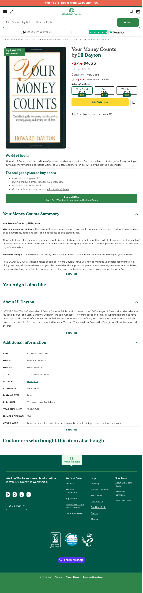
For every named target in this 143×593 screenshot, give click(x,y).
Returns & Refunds (98, 490)
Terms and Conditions (92, 577)
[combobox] (70, 22)
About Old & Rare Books (122, 484)
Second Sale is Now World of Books (75, 506)
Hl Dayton (88, 55)
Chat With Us (96, 501)
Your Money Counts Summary (31, 212)
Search (125, 22)
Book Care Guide (122, 501)
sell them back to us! (58, 187)
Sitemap (93, 519)
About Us (70, 484)
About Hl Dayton (18, 300)
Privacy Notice (71, 577)
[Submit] (8, 22)
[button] (5, 11)
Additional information (24, 344)
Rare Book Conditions (119, 493)
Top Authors (71, 498)
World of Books (54, 577)
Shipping (94, 484)
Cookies (93, 513)
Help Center (95, 495)
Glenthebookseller (74, 513)
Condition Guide (97, 507)
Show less (70, 271)
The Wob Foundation (71, 491)
